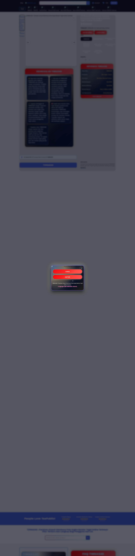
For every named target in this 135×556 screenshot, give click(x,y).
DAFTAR (67, 277)
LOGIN (67, 271)
